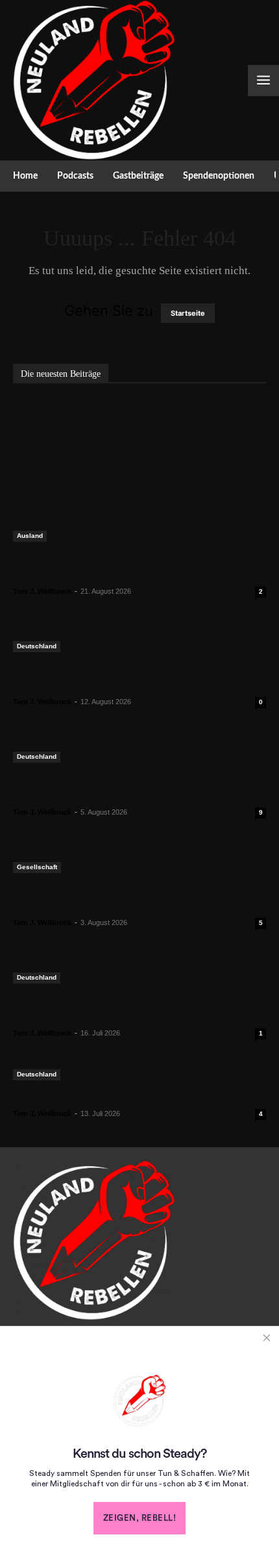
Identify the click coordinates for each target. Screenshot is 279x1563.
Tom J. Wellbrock (42, 591)
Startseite (188, 313)
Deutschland (36, 646)
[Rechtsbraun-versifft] (139, 1073)
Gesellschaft (37, 866)
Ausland (30, 535)
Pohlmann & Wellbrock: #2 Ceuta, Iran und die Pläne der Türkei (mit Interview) (133, 566)
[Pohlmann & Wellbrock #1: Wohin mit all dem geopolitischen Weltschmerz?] (139, 859)
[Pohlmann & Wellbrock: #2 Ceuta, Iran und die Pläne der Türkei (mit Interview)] (139, 471)
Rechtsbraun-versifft (69, 1096)
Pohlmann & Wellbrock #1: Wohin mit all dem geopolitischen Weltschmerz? (128, 897)
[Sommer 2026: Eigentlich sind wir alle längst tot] (139, 749)
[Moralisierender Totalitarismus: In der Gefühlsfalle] (139, 970)
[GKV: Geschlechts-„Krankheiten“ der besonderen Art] (139, 638)
